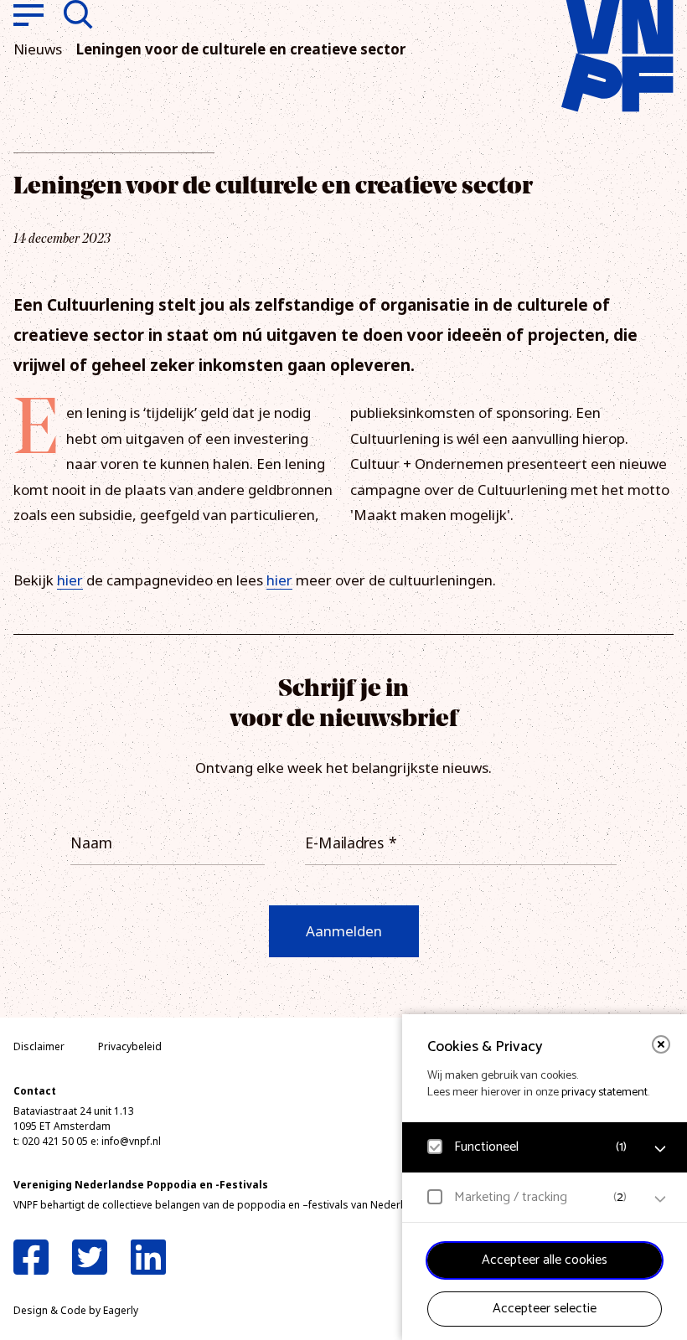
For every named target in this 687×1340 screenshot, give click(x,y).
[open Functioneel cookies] (660, 1149)
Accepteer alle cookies (544, 1260)
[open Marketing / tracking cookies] (660, 1199)
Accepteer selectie (545, 1308)
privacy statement (604, 1092)
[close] (661, 1044)
